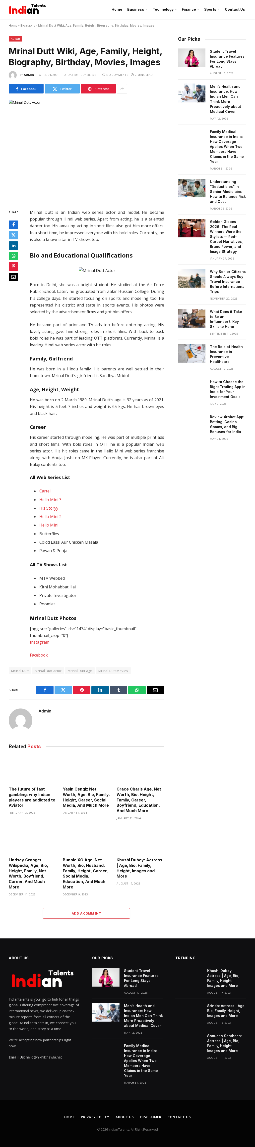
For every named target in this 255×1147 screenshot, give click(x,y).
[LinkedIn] (13, 245)
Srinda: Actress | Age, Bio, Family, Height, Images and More (226, 1011)
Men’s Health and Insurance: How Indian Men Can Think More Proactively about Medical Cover (225, 98)
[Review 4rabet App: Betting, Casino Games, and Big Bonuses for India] (191, 423)
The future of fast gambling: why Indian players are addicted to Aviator (32, 797)
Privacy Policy (95, 1117)
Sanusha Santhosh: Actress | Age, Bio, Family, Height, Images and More (224, 1043)
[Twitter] (13, 235)
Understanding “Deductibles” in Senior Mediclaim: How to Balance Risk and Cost (228, 191)
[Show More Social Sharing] (122, 88)
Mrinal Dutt (20, 670)
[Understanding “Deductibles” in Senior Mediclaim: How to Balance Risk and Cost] (191, 188)
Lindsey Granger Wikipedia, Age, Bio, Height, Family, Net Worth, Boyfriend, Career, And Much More (28, 873)
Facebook (39, 655)
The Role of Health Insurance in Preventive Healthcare (226, 354)
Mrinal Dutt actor (48, 670)
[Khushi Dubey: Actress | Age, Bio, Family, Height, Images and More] (140, 840)
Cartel (45, 491)
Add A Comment (86, 913)
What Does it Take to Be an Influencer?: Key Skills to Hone (226, 319)
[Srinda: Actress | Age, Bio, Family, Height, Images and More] (189, 1012)
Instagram (39, 642)
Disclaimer (150, 1117)
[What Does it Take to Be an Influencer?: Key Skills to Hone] (191, 318)
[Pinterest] (13, 266)
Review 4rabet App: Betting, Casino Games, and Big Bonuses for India (227, 424)
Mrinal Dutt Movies (113, 670)
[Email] (13, 277)
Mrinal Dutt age (80, 670)
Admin (29, 75)
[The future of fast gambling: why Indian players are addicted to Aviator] (32, 769)
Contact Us (235, 9)
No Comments (117, 75)
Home (117, 9)
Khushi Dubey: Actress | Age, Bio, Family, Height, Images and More (139, 868)
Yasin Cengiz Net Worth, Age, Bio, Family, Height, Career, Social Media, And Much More (86, 797)
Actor (15, 39)
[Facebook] (13, 225)
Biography (27, 25)
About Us (125, 1117)
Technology (163, 9)
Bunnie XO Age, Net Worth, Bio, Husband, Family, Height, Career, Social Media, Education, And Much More (85, 873)
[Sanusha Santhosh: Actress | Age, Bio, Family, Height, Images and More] (189, 1042)
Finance (189, 9)
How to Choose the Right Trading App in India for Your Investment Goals (228, 389)
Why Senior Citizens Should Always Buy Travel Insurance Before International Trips (228, 281)
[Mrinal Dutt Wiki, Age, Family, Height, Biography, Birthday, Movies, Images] (86, 150)
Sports (210, 9)
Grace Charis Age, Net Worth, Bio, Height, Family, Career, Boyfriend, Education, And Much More (139, 800)
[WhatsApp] (13, 256)
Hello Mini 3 (50, 499)
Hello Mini (48, 525)
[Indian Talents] (28, 9)
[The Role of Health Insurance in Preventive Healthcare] (191, 353)
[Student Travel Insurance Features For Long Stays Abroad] (191, 57)
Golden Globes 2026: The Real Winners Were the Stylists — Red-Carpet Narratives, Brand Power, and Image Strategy (226, 237)
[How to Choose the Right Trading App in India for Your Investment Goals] (191, 388)
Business (135, 9)
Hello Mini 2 (50, 516)
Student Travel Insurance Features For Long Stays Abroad (227, 58)
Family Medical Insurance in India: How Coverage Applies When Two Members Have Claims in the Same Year (227, 147)
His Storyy (48, 508)
